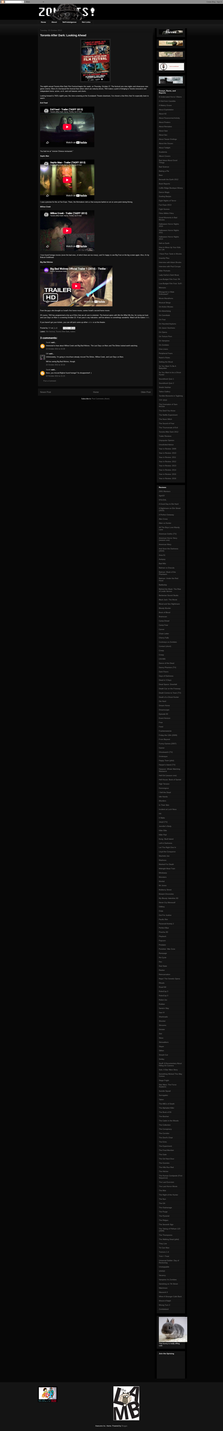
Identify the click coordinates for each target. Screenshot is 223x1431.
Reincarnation (164, 974)
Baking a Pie (164, 171)
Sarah (48, 342)
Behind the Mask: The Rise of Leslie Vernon (170, 590)
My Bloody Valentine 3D (168, 898)
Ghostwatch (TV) (166, 752)
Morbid (162, 881)
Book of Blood (164, 612)
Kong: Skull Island (166, 839)
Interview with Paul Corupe (170, 266)
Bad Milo (162, 563)
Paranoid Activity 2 (166, 924)
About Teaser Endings (168, 139)
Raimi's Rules (164, 358)
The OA (162, 1203)
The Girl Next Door (166, 1159)
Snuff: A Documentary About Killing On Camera (170, 1064)
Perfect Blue (164, 928)
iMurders (162, 801)
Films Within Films (166, 213)
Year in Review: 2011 (167, 457)
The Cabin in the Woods (169, 1121)
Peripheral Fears (166, 353)
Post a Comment (49, 381)
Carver (161, 629)
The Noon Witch (165, 419)
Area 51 (162, 555)
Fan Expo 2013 (165, 205)
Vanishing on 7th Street (168, 1284)
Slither (161, 1051)
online (90, 322)
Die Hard (162, 701)
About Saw (163, 131)
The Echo (163, 1142)
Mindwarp (163, 873)
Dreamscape (164, 710)
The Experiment (165, 1146)
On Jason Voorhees (167, 328)
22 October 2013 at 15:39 (55, 349)
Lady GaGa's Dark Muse (169, 275)
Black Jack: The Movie (168, 600)
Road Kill (162, 987)
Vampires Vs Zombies (168, 1280)
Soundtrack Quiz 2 (166, 383)
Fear (161, 722)
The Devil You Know (167, 411)
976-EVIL (162, 500)
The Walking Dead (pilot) (169, 1239)
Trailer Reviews (165, 436)
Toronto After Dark (62, 332)
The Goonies (164, 1163)
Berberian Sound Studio (168, 595)
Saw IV (162, 1012)
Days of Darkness (166, 676)
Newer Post (45, 392)
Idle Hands (163, 797)
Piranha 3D (163, 932)
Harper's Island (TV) (167, 765)
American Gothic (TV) (168, 534)
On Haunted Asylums (167, 324)
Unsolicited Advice (166, 445)
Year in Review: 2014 (167, 470)
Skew (161, 1038)
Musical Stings (165, 303)
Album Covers (164, 156)
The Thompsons (165, 1235)
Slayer (161, 1046)
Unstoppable (164, 1267)
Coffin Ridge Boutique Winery (171, 188)
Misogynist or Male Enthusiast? (166, 293)
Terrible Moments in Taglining (171, 396)
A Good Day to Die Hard (168, 504)
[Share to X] (69, 328)
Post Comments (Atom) (100, 399)
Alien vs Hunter (165, 523)
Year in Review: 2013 (167, 466)
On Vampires (164, 341)
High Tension (164, 784)
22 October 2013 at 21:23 (55, 376)
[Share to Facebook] (71, 328)
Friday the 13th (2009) (168, 735)
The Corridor (164, 1133)
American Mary (165, 544)
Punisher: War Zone (167, 949)
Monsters (162, 877)
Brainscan (163, 617)
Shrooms (162, 1025)
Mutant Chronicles (166, 894)
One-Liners (163, 349)
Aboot (54, 22)
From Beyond (164, 739)
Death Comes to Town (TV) (170, 693)
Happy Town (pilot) (166, 760)
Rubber (162, 1004)
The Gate (163, 1154)
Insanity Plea (164, 258)
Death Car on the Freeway (170, 689)
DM (47, 354)
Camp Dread (164, 621)
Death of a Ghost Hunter (169, 697)
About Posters (164, 122)
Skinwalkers (164, 1042)
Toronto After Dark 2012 (168, 432)
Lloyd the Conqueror (167, 852)
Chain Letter (164, 634)
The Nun (162, 1199)
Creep (161, 650)
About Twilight (164, 148)
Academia (163, 152)
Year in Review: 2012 (167, 461)
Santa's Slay (164, 1008)
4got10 (162, 496)
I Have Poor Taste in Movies (170, 254)
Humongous (164, 788)
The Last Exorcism (166, 1182)
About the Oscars (166, 143)
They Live (163, 1244)
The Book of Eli (165, 1112)
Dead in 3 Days (165, 680)
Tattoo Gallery (164, 392)
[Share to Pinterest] (74, 328)
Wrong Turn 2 (164, 1305)
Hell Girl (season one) (168, 775)
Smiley (161, 1059)
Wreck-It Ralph (165, 1301)
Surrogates (163, 1095)
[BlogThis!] (66, 328)
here (147, 317)
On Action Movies (166, 307)
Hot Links (86, 22)
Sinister (162, 1029)
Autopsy (162, 559)
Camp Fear (163, 625)
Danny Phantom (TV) (167, 667)
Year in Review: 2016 (167, 478)
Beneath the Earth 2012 (168, 179)
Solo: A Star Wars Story (168, 1070)
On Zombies (164, 345)
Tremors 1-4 (164, 1252)
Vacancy (162, 1275)
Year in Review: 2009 (167, 449)
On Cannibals (164, 315)
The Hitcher (163, 1171)
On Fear (162, 319)
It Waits (162, 818)
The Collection (165, 1125)
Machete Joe (164, 856)
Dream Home (164, 705)
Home (43, 22)
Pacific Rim (163, 919)
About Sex (163, 135)
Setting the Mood (166, 362)
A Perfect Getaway (166, 515)
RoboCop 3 (163, 991)
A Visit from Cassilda (167, 101)
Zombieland (164, 1309)
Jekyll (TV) (163, 822)
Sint (160, 1034)
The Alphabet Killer (166, 1108)
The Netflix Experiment (168, 415)
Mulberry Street (165, 890)
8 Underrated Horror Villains (170, 97)
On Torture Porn (165, 336)
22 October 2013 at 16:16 (55, 365)
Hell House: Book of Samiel (170, 780)
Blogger (124, 1426)
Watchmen (163, 1288)
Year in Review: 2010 (167, 453)
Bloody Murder (165, 608)
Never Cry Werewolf (167, 902)
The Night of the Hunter (168, 1195)
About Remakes (165, 126)
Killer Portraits (164, 271)
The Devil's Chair (166, 1138)
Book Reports (164, 184)
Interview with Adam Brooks (170, 262)
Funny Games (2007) (167, 744)
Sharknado (163, 1017)
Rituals (161, 983)
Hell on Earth (164, 243)
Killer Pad (163, 835)
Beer (161, 175)
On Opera (163, 332)
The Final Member (166, 1150)
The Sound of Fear (166, 423)
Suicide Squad (165, 1091)
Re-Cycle (162, 957)
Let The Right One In (167, 847)
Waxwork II (163, 1292)
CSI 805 (162, 659)
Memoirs (162, 288)
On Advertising (165, 311)
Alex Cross (163, 519)
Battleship (163, 585)
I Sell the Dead (165, 792)
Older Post (146, 392)
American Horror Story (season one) (168, 539)
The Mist (162, 1190)
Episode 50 (163, 714)
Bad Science (164, 167)
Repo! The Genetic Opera (169, 979)
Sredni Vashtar (165, 387)
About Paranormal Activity (169, 118)
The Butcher (164, 1116)
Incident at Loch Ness (168, 809)
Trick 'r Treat (164, 1256)
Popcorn (162, 941)
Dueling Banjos (165, 196)
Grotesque (163, 756)
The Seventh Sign (166, 1224)
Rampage (163, 953)
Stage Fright (164, 1080)
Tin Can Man (164, 1248)
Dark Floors (163, 672)
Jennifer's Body (165, 826)
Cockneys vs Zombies (168, 642)
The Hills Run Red (166, 1167)
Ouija (161, 911)
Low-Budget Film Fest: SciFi (170, 283)
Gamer (162, 748)
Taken (161, 1099)
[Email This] (64, 328)
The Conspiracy (165, 1129)
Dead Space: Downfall (168, 684)
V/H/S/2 (162, 1271)
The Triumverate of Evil (168, 428)
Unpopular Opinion (166, 440)
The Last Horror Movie (168, 1186)
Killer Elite (163, 830)
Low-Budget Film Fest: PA (169, 279)
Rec (160, 962)
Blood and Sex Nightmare (169, 604)
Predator (162, 945)
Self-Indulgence (69, 22)
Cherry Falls (164, 638)
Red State (163, 966)
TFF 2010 (163, 400)
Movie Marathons (166, 298)
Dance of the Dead (166, 663)
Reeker (162, 970)
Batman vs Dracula (166, 568)
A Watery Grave (165, 105)
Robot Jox (163, 1000)
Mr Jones (162, 885)
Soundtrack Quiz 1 (166, 379)
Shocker (162, 1021)
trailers (72, 332)
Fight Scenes (164, 209)
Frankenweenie (165, 731)
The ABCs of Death (166, 1104)
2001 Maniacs (164, 491)
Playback (162, 936)
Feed (161, 727)
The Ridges (163, 1220)
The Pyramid (164, 1216)
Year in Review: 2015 (167, 474)
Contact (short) (165, 646)
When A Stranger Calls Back (170, 1296)
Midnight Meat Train (167, 869)
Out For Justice (165, 915)
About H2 (162, 114)
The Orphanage (165, 1208)
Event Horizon (164, 718)
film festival (50, 332)
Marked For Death (166, 864)
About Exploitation (166, 110)
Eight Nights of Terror (167, 201)
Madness (162, 860)
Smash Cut (163, 1055)
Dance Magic (164, 192)
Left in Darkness (165, 843)
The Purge (163, 1212)
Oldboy (162, 907)
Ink (160, 814)
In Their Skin (164, 805)
